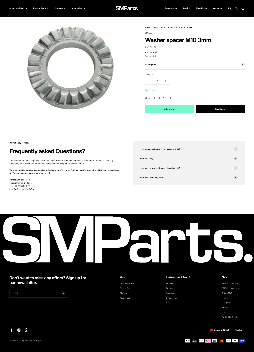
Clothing (59, 8)
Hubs (183, 27)
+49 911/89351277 (21, 186)
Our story (217, 8)
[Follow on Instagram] (19, 330)
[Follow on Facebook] (11, 330)
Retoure (169, 288)
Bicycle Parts (39, 8)
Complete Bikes (16, 8)
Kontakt (169, 283)
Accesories (76, 8)
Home (148, 27)
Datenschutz (171, 298)
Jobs (224, 312)
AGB (168, 303)
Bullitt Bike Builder (230, 317)
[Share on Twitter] (159, 97)
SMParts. (149, 33)
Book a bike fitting (230, 283)
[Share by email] (169, 97)
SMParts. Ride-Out (230, 288)
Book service (171, 8)
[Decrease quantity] (149, 80)
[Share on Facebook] (154, 97)
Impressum (171, 293)
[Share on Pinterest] (164, 97)
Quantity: (149, 74)
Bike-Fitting (201, 8)
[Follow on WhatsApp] (26, 330)
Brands (225, 307)
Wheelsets (173, 27)
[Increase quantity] (165, 80)
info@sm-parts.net (23, 183)
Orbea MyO (227, 293)
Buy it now (220, 109)
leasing (186, 8)
